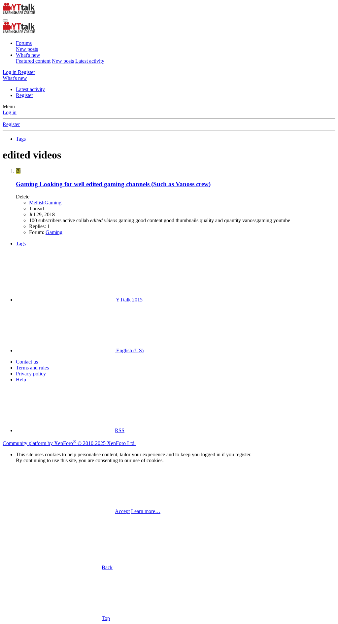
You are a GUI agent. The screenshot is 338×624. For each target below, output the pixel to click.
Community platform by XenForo (69, 443)
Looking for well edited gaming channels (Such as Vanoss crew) (113, 184)
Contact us (27, 361)
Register (24, 95)
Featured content (33, 61)
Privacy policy (31, 373)
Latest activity (89, 61)
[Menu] (5, 20)
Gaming (54, 232)
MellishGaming (45, 202)
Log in (10, 112)
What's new (28, 55)
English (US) (129, 350)
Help (21, 379)
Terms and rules (32, 367)
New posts (27, 49)
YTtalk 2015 (129, 299)
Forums (24, 43)
